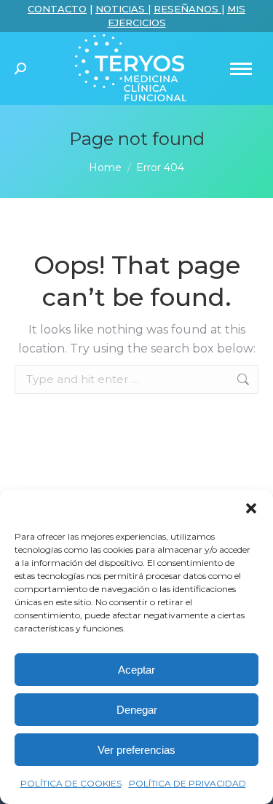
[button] (251, 508)
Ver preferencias (136, 750)
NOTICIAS (121, 9)
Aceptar (136, 669)
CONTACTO (57, 9)
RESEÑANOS (187, 9)
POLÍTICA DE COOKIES (71, 783)
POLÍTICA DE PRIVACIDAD (187, 783)
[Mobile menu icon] (240, 69)
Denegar (136, 710)
